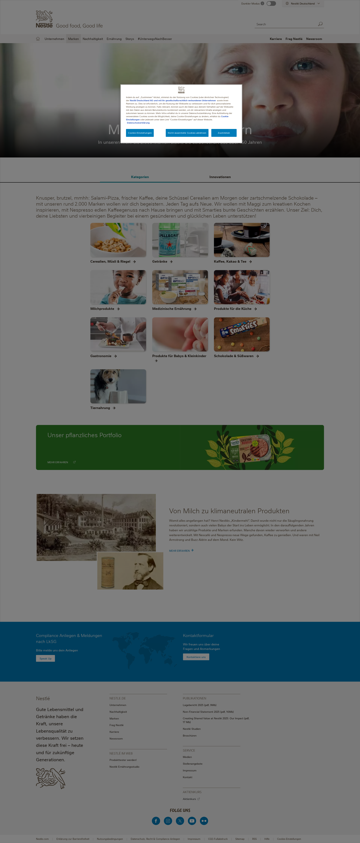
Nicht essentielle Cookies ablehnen (187, 132)
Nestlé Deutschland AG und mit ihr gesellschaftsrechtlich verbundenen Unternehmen (173, 100)
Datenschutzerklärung (138, 122)
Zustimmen (224, 132)
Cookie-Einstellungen (140, 132)
